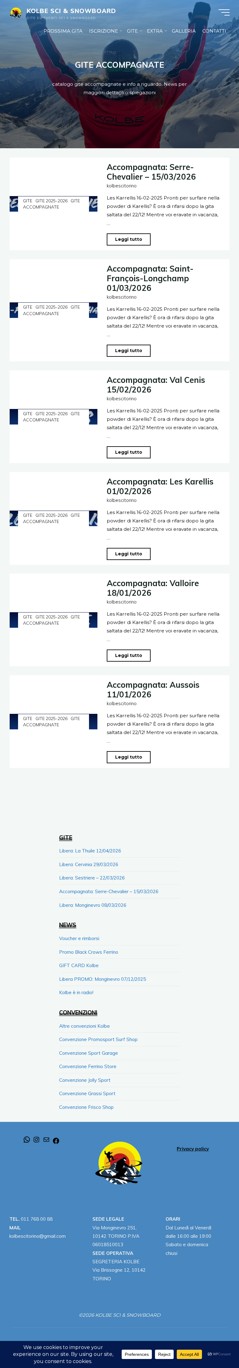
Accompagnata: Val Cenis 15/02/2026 (156, 384)
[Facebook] (56, 1143)
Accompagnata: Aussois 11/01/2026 (153, 689)
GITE (27, 200)
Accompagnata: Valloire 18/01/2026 (153, 588)
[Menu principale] (224, 12)
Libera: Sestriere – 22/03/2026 (92, 878)
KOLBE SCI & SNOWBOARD (71, 11)
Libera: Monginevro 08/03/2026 (92, 905)
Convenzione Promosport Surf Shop (98, 1039)
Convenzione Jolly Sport (84, 1080)
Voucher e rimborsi (79, 938)
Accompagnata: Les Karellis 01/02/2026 (160, 486)
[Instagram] (36, 1142)
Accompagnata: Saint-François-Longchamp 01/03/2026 (150, 278)
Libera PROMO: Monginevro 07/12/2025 (102, 979)
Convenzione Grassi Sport (87, 1093)
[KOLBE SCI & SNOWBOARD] (15, 12)
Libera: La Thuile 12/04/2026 (90, 851)
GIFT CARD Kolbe (79, 965)
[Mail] (46, 1142)
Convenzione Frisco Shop (86, 1107)
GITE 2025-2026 (51, 200)
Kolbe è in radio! (76, 992)
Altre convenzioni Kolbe (84, 1026)
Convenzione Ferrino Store (87, 1066)
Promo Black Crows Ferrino (88, 952)
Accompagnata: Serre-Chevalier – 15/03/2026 (151, 171)
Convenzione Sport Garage (88, 1053)
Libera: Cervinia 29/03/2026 (88, 864)
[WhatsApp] (26, 1142)
